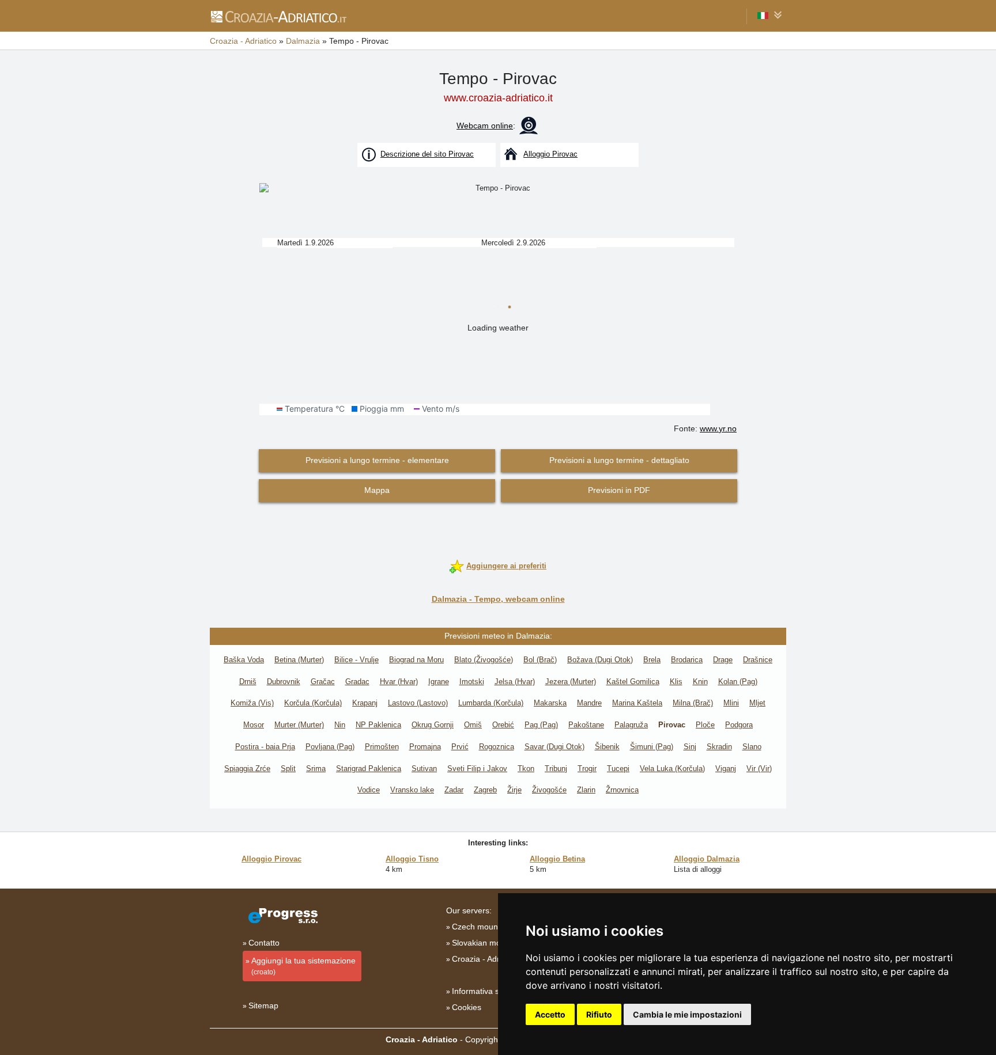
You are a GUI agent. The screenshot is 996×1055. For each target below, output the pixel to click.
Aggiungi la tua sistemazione (303, 966)
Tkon (526, 768)
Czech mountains (483, 926)
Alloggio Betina (557, 859)
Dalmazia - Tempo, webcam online (498, 599)
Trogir (587, 768)
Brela (652, 659)
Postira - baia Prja (265, 746)
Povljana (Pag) (329, 746)
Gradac (357, 681)
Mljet (757, 703)
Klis (676, 681)
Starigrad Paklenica (368, 768)
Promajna (425, 746)
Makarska (550, 703)
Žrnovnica (622, 789)
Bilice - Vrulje (356, 659)
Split (288, 768)
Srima (316, 768)
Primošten (382, 746)
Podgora (739, 724)
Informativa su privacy (492, 991)
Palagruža (631, 724)
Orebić (503, 724)
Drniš (247, 681)
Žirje (514, 789)
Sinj (690, 746)
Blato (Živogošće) (483, 659)
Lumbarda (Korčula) (490, 703)
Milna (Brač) (693, 703)
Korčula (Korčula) (313, 703)
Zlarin (586, 789)
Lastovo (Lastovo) (418, 703)
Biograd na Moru (416, 659)
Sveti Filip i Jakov (477, 768)
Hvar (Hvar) (399, 681)
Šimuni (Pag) (651, 746)
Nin (339, 724)
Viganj (725, 768)
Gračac (323, 681)
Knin (700, 681)
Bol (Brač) (540, 659)
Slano (751, 746)
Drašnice (757, 659)
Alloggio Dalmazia (707, 859)
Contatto (264, 942)
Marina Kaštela (637, 703)
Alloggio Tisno (412, 859)
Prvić (460, 746)
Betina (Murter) (299, 659)
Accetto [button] (550, 1014)
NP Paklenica (378, 724)
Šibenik (607, 746)
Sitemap (263, 1005)
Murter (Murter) (299, 724)
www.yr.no (718, 428)
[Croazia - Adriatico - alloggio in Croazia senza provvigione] (278, 16)
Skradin (719, 746)
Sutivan (424, 768)
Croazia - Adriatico (485, 958)
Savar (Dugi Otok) (554, 746)
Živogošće (549, 789)
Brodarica (687, 659)
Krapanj (365, 703)
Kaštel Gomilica (632, 681)
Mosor (253, 724)
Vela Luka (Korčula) (672, 768)
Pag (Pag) (541, 724)
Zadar (453, 789)
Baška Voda (244, 659)
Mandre (589, 703)
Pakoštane (586, 724)
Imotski (471, 681)
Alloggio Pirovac (271, 859)
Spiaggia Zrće (247, 768)
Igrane (438, 681)
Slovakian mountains (489, 942)
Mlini (731, 703)
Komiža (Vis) (252, 703)
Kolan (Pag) (737, 681)
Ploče (705, 724)
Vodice (368, 789)
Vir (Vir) (759, 768)
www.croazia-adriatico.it (498, 98)
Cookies (466, 1007)
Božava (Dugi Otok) (600, 659)
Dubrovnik (283, 681)
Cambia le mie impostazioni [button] (687, 1014)
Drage (723, 659)
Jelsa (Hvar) (515, 681)
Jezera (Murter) (570, 681)
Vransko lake (412, 789)
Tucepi (618, 768)
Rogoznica (496, 746)
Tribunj (556, 768)
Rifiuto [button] (599, 1014)
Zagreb (485, 789)
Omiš (473, 724)
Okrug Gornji (433, 724)
